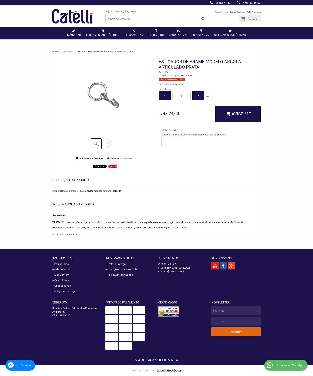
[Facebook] (223, 265)
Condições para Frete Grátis (123, 269)
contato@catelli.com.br (171, 271)
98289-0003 (251, 3)
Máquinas (74, 35)
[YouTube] (215, 265)
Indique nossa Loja (65, 291)
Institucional (62, 258)
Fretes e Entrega (116, 264)
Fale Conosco (254, 12)
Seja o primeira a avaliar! (171, 84)
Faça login (130, 11)
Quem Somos (221, 12)
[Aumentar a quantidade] (198, 95)
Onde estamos (62, 285)
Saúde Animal (178, 35)
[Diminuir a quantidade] (165, 95)
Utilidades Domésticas (230, 35)
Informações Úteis (119, 258)
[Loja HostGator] (167, 370)
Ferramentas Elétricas (102, 35)
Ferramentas (133, 35)
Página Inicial (61, 264)
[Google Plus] (231, 265)
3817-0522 (223, 3)
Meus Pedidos (237, 12)
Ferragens (156, 35)
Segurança (201, 35)
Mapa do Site (61, 275)
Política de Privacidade (120, 275)
